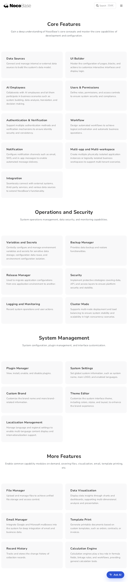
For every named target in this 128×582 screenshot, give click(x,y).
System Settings (81, 368)
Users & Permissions (84, 87)
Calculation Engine (83, 548)
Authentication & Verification (26, 120)
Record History (16, 548)
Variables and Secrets (21, 242)
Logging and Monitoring (23, 304)
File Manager (15, 490)
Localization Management (24, 422)
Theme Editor (79, 393)
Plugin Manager (17, 368)
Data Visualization (83, 490)
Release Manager (18, 275)
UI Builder (77, 58)
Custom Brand (16, 393)
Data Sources (15, 58)
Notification (14, 149)
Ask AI (117, 575)
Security (76, 275)
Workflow (77, 120)
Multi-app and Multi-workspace (92, 149)
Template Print (80, 519)
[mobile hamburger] (121, 6)
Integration (14, 178)
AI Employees (15, 87)
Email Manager (16, 519)
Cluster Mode (79, 304)
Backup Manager (82, 242)
